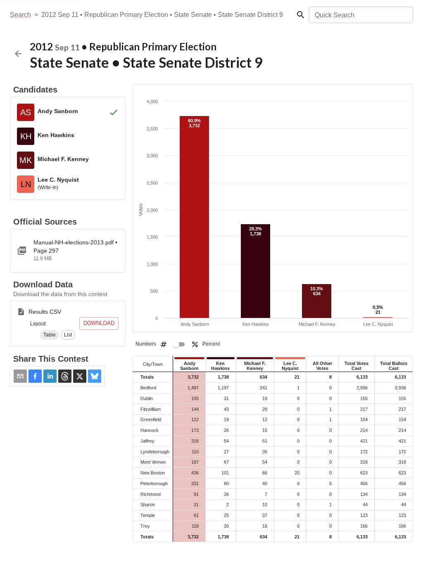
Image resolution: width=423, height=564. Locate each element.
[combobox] (360, 15)
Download (98, 323)
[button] (49, 335)
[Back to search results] (18, 53)
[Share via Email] (20, 376)
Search (20, 14)
